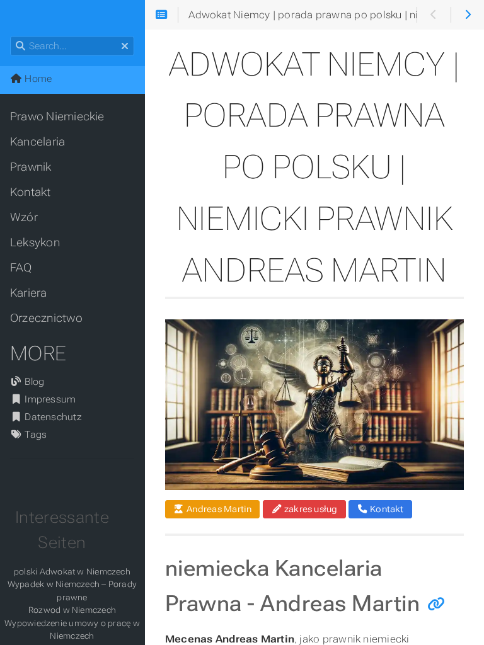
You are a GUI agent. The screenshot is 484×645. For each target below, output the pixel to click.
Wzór (24, 217)
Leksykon (35, 242)
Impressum (49, 399)
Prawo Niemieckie (57, 116)
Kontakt (30, 192)
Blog (33, 381)
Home (37, 78)
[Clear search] (125, 46)
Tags (34, 434)
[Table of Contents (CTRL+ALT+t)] (161, 15)
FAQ (21, 267)
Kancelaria (37, 141)
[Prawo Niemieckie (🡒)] (467, 15)
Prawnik (31, 167)
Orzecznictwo (46, 318)
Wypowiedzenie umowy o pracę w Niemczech (72, 630)
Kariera (28, 293)
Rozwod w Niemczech (72, 610)
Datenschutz (52, 417)
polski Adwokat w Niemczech (72, 571)
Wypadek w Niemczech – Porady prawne (72, 590)
